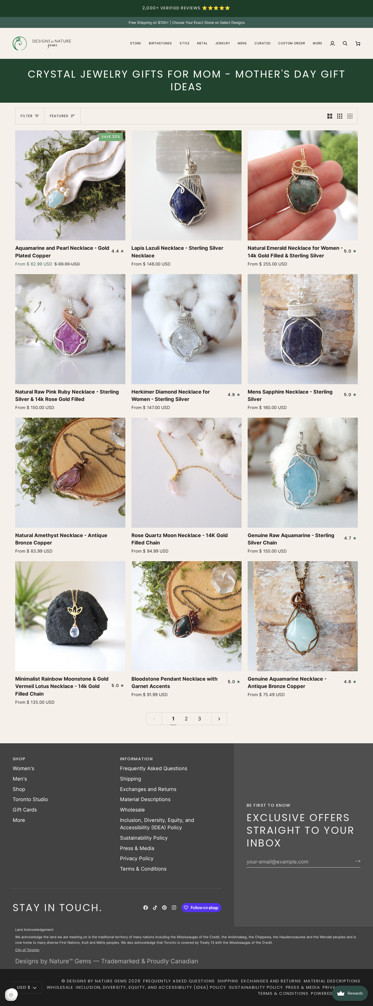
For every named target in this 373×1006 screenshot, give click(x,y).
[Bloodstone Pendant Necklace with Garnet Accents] (186, 616)
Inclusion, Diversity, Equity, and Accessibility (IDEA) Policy (151, 987)
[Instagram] (174, 907)
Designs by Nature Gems (97, 981)
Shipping (130, 779)
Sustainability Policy (144, 838)
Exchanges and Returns (148, 789)
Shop (19, 789)
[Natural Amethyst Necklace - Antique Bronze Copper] (70, 473)
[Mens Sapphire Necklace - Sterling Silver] (303, 329)
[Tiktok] (155, 907)
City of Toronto (27, 949)
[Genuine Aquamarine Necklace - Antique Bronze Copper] (303, 616)
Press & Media (137, 848)
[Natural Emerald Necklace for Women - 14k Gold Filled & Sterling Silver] (303, 185)
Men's (20, 779)
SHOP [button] (19, 759)
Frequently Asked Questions (153, 768)
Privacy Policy (137, 858)
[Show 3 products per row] (340, 116)
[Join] (356, 861)
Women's (23, 768)
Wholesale (132, 810)
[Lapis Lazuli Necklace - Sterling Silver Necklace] (186, 185)
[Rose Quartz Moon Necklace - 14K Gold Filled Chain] (186, 473)
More (19, 820)
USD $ (23, 987)
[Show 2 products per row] (330, 116)
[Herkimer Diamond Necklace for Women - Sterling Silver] (186, 329)
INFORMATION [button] (136, 759)
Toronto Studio (30, 799)
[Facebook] (145, 907)
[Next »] (219, 718)
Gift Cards (25, 810)
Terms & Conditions (143, 869)
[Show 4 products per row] (351, 116)
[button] (135, 43)
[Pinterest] (164, 907)
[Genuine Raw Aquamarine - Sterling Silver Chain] (303, 473)
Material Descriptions (145, 799)
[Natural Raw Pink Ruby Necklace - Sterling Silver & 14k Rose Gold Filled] (70, 329)
